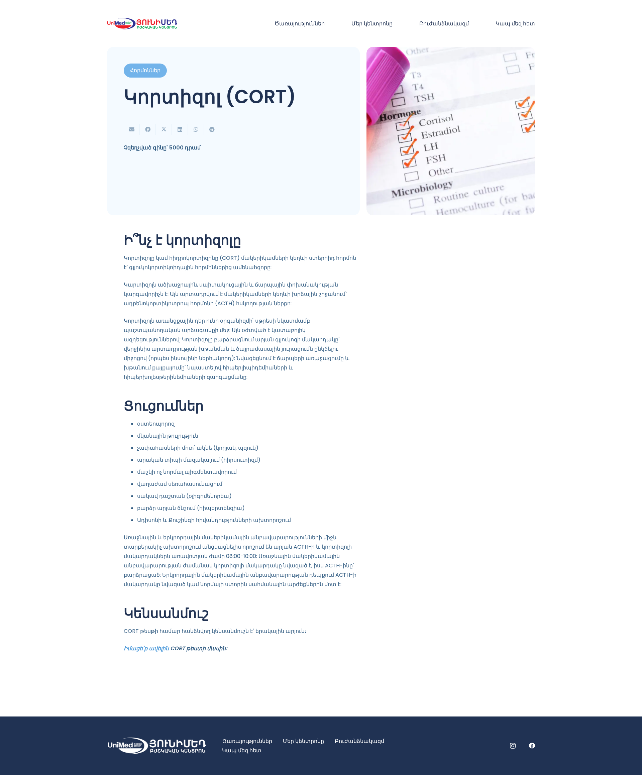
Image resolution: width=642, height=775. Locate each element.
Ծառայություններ (247, 741)
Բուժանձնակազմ (359, 741)
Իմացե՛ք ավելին (146, 648)
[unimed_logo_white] (156, 746)
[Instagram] (513, 746)
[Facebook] (532, 746)
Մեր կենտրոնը (303, 741)
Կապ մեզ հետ (241, 750)
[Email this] (132, 129)
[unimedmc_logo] (142, 23)
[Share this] (148, 129)
